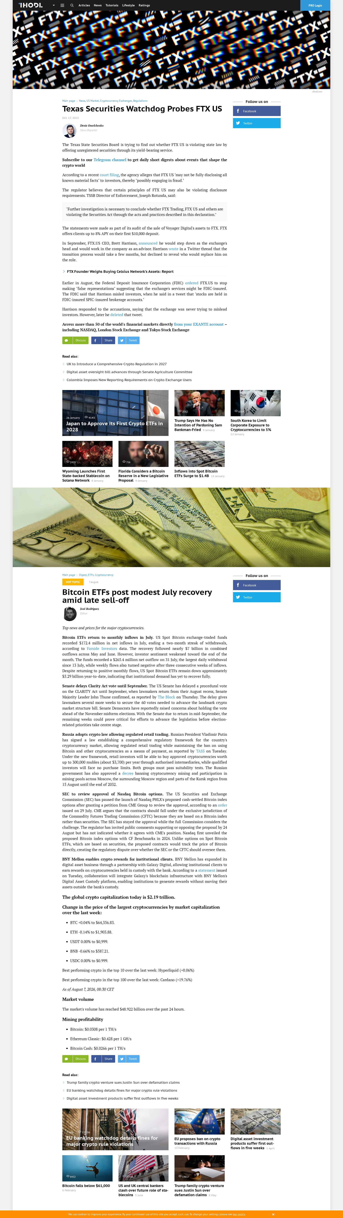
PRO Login (315, 5)
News (98, 5)
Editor (83, 613)
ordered (191, 282)
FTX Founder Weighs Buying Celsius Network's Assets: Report (120, 271)
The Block (166, 696)
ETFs (91, 575)
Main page (68, 101)
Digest (83, 575)
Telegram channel (110, 159)
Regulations (140, 101)
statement (206, 870)
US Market (93, 101)
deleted (116, 314)
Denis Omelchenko (92, 125)
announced (148, 243)
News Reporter (88, 130)
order (222, 805)
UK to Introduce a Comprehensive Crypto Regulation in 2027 (117, 364)
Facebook (249, 111)
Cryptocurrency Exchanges (116, 101)
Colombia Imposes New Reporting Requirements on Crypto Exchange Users (129, 380)
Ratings (144, 5)
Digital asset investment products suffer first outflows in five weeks (122, 1098)
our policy (239, 1214)
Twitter (247, 123)
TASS (200, 750)
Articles (84, 5)
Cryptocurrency (104, 575)
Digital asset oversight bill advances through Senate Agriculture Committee (129, 372)
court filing (109, 174)
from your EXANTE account (199, 324)
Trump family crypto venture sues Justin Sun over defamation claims (123, 1082)
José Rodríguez (89, 609)
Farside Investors (102, 648)
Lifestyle (128, 5)
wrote (173, 248)
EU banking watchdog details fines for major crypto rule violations (122, 1090)
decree (128, 773)
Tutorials (112, 5)
